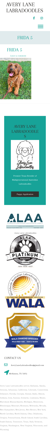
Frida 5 (25, 37)
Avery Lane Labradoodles (24, 7)
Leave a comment (18, 56)
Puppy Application (25, 194)
